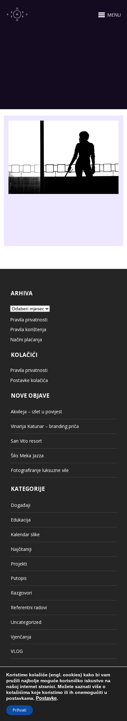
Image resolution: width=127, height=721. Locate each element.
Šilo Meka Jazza (27, 455)
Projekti (19, 564)
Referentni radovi (29, 607)
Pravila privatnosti (29, 319)
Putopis (19, 578)
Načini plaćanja (26, 339)
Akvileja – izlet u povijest (36, 411)
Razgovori (21, 593)
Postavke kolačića (29, 380)
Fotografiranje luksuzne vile (40, 470)
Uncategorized (26, 622)
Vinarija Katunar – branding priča (45, 426)
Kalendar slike (25, 534)
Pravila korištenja (28, 329)
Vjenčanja (21, 637)
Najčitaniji (21, 549)
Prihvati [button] (19, 710)
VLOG (17, 651)
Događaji (20, 505)
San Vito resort (26, 441)
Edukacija (21, 520)
